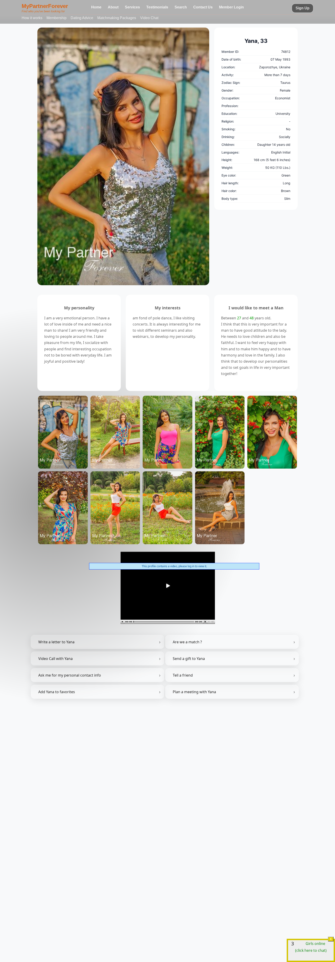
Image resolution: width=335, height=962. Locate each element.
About (113, 7)
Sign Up (302, 8)
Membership (56, 18)
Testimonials (157, 7)
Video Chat (149, 18)
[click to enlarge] (123, 156)
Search (181, 7)
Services (132, 7)
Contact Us (203, 7)
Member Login (231, 7)
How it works (32, 18)
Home (96, 7)
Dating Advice (82, 18)
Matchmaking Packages (116, 18)
